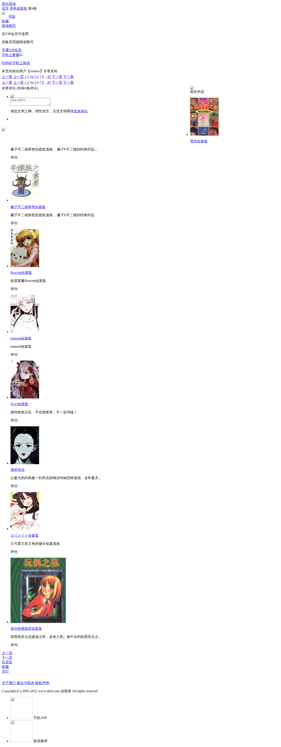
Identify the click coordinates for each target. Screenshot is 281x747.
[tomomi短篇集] (25, 331)
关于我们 (9, 683)
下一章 (68, 77)
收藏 (5, 21)
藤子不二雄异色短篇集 (28, 207)
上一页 (18, 77)
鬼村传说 (18, 470)
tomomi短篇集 (21, 338)
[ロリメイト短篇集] (25, 529)
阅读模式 (9, 26)
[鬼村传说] (25, 463)
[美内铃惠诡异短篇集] (38, 622)
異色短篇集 (199, 141)
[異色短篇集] (204, 134)
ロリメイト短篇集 (25, 535)
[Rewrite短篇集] (25, 266)
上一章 (7, 77)
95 (49, 77)
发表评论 (81, 111)
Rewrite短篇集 (21, 272)
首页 (5, 8)
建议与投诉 (25, 683)
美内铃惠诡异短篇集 (26, 628)
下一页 (57, 77)
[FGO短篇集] (25, 397)
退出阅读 (9, 4)
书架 (11, 16)
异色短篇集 (18, 8)
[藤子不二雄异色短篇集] (25, 200)
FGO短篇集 (19, 404)
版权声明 (42, 683)
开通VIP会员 (12, 50)
